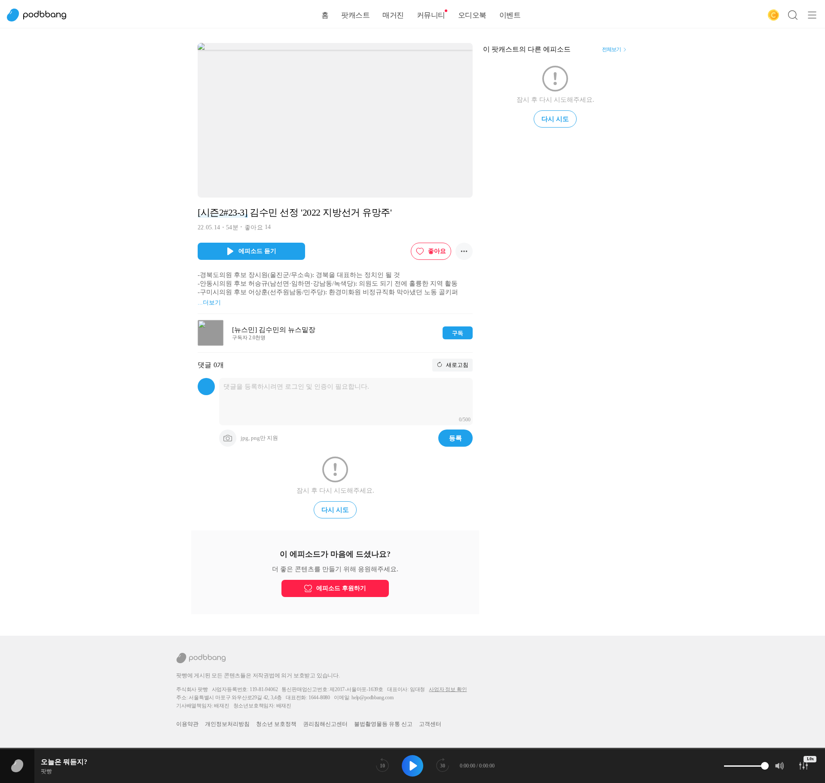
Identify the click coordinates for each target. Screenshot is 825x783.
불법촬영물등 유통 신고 (383, 724)
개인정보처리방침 (227, 724)
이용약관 (187, 724)
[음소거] (779, 765)
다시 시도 (335, 509)
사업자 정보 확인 (448, 689)
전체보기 (611, 49)
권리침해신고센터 (325, 724)
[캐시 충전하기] (773, 15)
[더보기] (464, 251)
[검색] (792, 15)
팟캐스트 (355, 15)
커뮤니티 (431, 15)
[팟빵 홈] (40, 15)
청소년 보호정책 (276, 724)
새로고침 (456, 365)
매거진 (393, 15)
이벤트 (510, 15)
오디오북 (472, 15)
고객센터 (430, 724)
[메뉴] (812, 15)
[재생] (412, 766)
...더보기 (209, 302)
